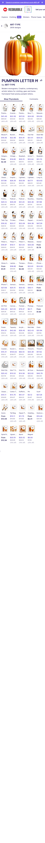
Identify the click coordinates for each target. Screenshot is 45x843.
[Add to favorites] (37, 80)
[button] (22, 2)
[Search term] (28, 9)
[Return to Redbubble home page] (12, 9)
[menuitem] (5, 17)
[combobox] (28, 9)
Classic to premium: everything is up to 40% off (22, 2)
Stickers (26, 17)
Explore (5, 17)
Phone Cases (36, 17)
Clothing (15, 17)
